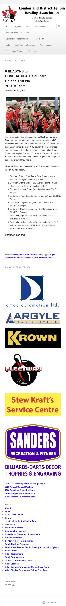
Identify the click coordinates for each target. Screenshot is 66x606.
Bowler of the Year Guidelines (18, 38)
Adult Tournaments (14, 553)
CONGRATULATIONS (14, 257)
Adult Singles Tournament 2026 (20, 496)
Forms (29, 32)
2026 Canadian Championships (20, 490)
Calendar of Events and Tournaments (22, 534)
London (27, 257)
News (28, 26)
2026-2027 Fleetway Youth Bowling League (25, 483)
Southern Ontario (39, 257)
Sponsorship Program (15, 51)
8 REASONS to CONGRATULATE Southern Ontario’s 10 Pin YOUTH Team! (26, 78)
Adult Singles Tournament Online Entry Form (26, 570)
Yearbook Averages (14, 32)
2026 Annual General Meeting (19, 486)
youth (50, 257)
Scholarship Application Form (22, 521)
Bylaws (18, 26)
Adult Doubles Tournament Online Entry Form (27, 566)
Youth (21, 254)
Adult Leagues (46, 45)
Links (8, 45)
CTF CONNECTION (14, 514)
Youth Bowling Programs (25, 45)
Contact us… (34, 51)
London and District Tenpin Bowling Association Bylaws (32, 547)
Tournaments (40, 26)
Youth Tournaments (33, 254)
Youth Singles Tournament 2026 (20, 493)
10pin (52, 254)
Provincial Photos (13, 537)
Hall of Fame (40, 38)
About (8, 26)
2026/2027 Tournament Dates (18, 560)
